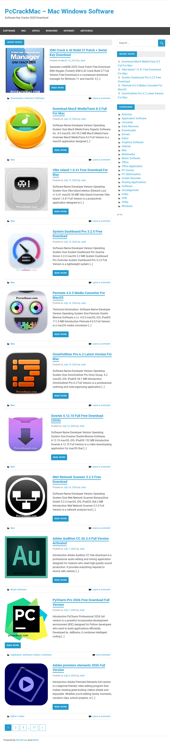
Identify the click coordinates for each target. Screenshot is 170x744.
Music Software (18, 589)
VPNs (125, 202)
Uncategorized (130, 190)
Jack (82, 60)
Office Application (132, 166)
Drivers (126, 134)
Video (21, 716)
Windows (52, 30)
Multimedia (128, 154)
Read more (57, 87)
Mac (23, 30)
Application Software (21, 654)
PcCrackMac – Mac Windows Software (59, 11)
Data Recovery (130, 126)
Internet (69, 30)
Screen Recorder (131, 178)
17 (34, 727)
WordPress (21, 740)
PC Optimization (131, 174)
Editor (37, 654)
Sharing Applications (134, 182)
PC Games (128, 170)
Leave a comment (101, 98)
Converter (127, 122)
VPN (124, 198)
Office (36, 30)
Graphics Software (132, 142)
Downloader (16, 98)
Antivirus (87, 30)
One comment (103, 654)
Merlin (35, 740)
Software (9, 30)
